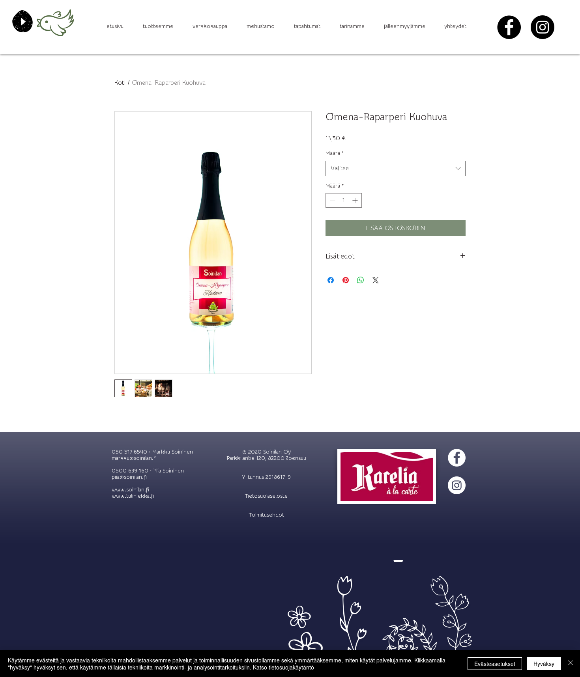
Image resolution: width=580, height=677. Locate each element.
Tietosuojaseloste (266, 496)
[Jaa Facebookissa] (330, 280)
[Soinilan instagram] (542, 27)
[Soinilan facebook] (509, 27)
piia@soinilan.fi (129, 477)
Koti (119, 82)
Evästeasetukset (494, 664)
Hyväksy (543, 664)
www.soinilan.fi (130, 490)
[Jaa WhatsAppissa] (360, 280)
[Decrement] (332, 200)
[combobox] (396, 168)
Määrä (335, 153)
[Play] (22, 21)
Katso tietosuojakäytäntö (283, 667)
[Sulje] (570, 664)
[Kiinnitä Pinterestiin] (345, 280)
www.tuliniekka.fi (133, 496)
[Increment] (356, 200)
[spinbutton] (344, 200)
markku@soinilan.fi (134, 458)
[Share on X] (375, 280)
